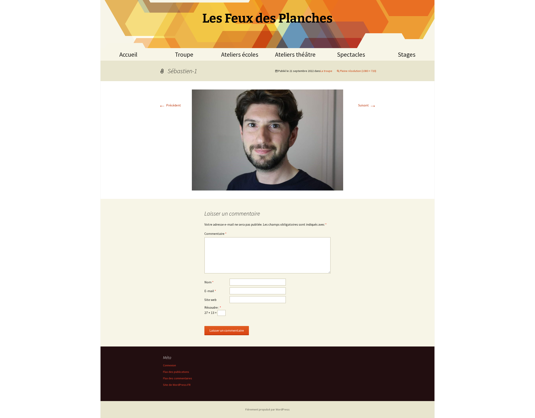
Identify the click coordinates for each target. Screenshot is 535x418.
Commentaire (215, 233)
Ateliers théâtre (295, 54)
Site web (210, 300)
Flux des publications (176, 372)
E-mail (210, 291)
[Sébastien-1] (267, 139)
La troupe (326, 71)
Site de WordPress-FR (177, 385)
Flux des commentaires (177, 378)
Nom (209, 282)
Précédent (170, 105)
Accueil (128, 54)
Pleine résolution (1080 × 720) (358, 71)
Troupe (184, 54)
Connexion (169, 365)
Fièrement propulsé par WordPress (267, 409)
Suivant (367, 105)
